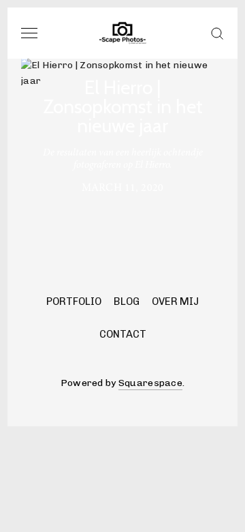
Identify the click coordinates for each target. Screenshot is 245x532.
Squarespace (150, 383)
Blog (127, 301)
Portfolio (73, 301)
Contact (122, 334)
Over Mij (175, 301)
